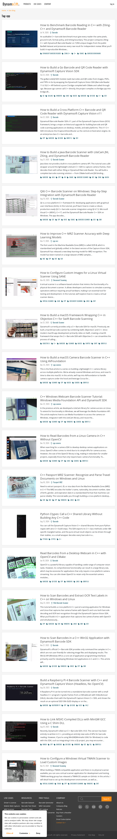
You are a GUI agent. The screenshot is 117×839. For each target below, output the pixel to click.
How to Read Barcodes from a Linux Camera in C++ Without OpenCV (72, 437)
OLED (80, 705)
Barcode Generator (46, 803)
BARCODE (83, 96)
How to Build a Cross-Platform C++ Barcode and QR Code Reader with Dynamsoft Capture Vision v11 (73, 111)
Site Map (91, 835)
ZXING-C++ (66, 53)
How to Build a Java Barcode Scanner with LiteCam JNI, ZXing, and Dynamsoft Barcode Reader (74, 154)
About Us (59, 803)
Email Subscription (63, 819)
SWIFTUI (87, 343)
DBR (100, 219)
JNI (64, 177)
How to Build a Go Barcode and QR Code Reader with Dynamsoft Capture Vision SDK (74, 69)
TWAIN (58, 783)
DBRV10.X (103, 343)
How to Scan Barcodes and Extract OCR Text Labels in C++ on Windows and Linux (74, 597)
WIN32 (71, 666)
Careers (59, 816)
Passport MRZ (57, 482)
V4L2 (86, 705)
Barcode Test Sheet (28, 806)
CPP (43, 138)
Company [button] (47, 4)
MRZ (43, 259)
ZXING (99, 177)
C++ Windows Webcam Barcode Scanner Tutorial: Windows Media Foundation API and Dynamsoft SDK (73, 398)
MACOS (74, 96)
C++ (74, 53)
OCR (43, 500)
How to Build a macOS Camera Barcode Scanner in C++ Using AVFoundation (75, 359)
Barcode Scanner (58, 159)
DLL (90, 744)
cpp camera (56, 364)
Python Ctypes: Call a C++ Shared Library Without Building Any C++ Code (71, 515)
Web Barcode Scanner (60, 603)
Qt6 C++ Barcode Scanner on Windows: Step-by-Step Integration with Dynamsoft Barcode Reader (73, 193)
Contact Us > (61, 822)
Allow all (9, 833)
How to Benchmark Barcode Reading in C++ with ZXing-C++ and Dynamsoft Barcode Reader (75, 27)
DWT (94, 301)
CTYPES (53, 539)
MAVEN (106, 177)
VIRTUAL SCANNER (47, 301)
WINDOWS (58, 96)
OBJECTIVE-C (46, 343)
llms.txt (101, 835)
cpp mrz (55, 241)
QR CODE (92, 96)
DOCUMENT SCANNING (75, 301)
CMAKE (81, 53)
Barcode (54, 32)
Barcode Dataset (27, 803)
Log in (112, 4)
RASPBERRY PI (55, 705)
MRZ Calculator (45, 806)
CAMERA (77, 382)
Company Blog (61, 806)
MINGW (44, 744)
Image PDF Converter (47, 813)
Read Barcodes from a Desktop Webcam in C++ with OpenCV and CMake (73, 555)
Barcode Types (27, 809)
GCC (84, 744)
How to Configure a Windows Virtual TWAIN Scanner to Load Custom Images (75, 760)
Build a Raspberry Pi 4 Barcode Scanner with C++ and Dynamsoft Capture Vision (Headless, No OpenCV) (74, 682)
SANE (58, 301)
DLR (61, 259)
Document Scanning (59, 280)
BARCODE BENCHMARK (93, 53)
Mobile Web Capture (12, 806)
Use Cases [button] (37, 4)
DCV (105, 96)
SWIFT (95, 343)
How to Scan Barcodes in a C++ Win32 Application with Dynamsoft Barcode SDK (74, 639)
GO (43, 96)
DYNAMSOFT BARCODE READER (51, 53)
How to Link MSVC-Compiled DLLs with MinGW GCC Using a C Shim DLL (73, 721)
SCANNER (71, 343)
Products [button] (27, 4)
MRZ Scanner (9, 809)
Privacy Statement (78, 835)
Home (4, 10)
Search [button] (106, 799)
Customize (23, 833)
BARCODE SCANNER (82, 177)
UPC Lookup (43, 809)
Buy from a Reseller (63, 813)
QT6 (52, 219)
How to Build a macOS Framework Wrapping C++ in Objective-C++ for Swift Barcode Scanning (73, 317)
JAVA (53, 177)
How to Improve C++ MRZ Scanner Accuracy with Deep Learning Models (74, 235)
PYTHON (45, 539)
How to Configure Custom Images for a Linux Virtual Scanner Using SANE (73, 274)
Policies (59, 809)
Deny (38, 833)
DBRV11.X (69, 138)
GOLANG (50, 96)
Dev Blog (12, 10)
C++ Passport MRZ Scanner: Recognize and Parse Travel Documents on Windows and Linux (75, 476)
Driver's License (10, 803)
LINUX (67, 96)
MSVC (65, 219)
